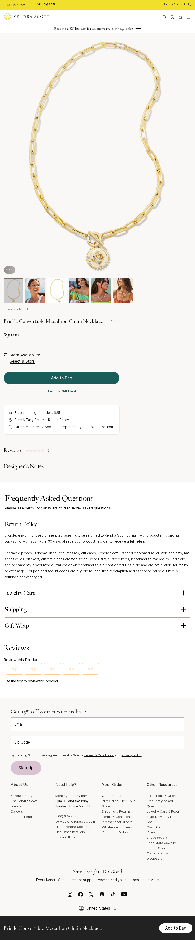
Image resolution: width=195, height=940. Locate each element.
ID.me (151, 832)
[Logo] (26, 17)
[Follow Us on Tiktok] (112, 895)
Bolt (149, 822)
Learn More (150, 880)
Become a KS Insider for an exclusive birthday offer (93, 28)
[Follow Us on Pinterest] (102, 895)
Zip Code (22, 742)
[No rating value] (36, 450)
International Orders (117, 822)
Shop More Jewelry (161, 843)
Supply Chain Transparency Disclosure (157, 853)
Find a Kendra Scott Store (74, 827)
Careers (17, 811)
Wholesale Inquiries (117, 827)
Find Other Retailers (70, 832)
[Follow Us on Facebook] (80, 895)
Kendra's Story (21, 796)
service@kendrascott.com (75, 821)
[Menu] (188, 16)
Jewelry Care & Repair (164, 811)
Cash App (154, 827)
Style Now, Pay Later (162, 817)
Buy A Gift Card (67, 837)
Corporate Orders (115, 832)
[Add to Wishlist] (113, 321)
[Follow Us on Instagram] (70, 895)
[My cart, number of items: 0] (180, 16)
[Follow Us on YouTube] (124, 895)
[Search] (164, 16)
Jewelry (10, 309)
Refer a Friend (21, 817)
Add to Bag (61, 378)
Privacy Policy (132, 755)
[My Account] (172, 16)
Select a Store (22, 361)
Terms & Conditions (117, 817)
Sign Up (26, 768)
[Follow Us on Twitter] (91, 895)
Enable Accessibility (177, 4)
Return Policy (58, 420)
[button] (14, 669)
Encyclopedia (157, 837)
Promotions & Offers (162, 796)
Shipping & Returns (116, 811)
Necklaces (27, 309)
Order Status (111, 796)
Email (18, 724)
